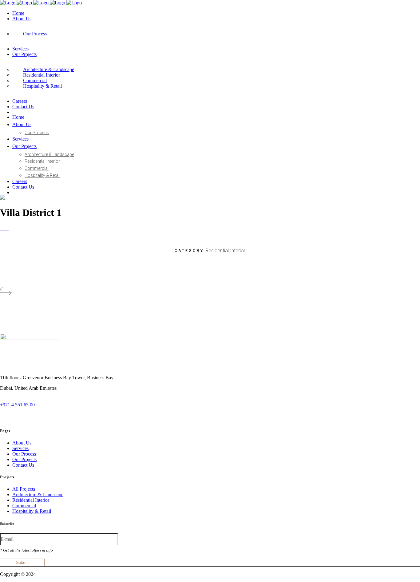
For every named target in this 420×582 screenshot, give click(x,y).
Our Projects (24, 459)
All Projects (23, 489)
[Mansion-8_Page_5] (0, 228)
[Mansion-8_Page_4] (5, 228)
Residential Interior (30, 500)
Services (20, 448)
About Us (21, 442)
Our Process (24, 453)
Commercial (24, 505)
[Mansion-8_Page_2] (6, 228)
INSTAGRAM (16, 417)
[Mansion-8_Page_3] (1, 228)
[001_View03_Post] (3, 228)
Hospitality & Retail (31, 511)
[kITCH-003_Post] (4, 228)
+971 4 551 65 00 (17, 404)
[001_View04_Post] (8, 228)
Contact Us (23, 465)
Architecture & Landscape (37, 494)
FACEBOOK (55, 417)
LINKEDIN (90, 417)
